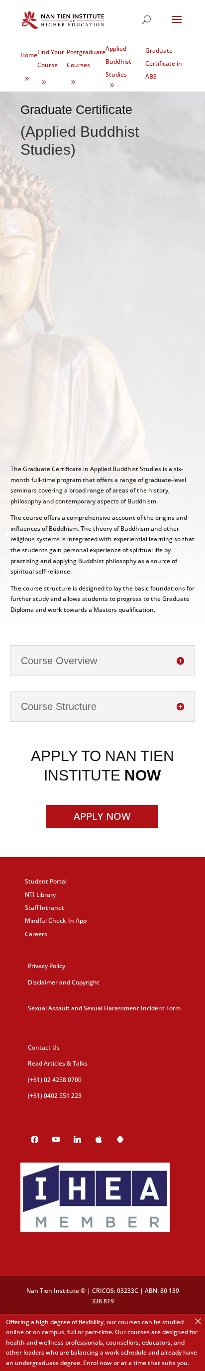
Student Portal (46, 881)
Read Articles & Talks (58, 1063)
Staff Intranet (44, 907)
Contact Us (44, 1047)
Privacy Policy (46, 966)
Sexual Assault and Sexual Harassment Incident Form (104, 1008)
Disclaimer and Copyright (64, 982)
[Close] (198, 1321)
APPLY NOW (102, 816)
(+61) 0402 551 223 (55, 1095)
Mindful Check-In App (56, 920)
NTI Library (40, 894)
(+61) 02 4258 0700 (55, 1080)
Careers (36, 934)
